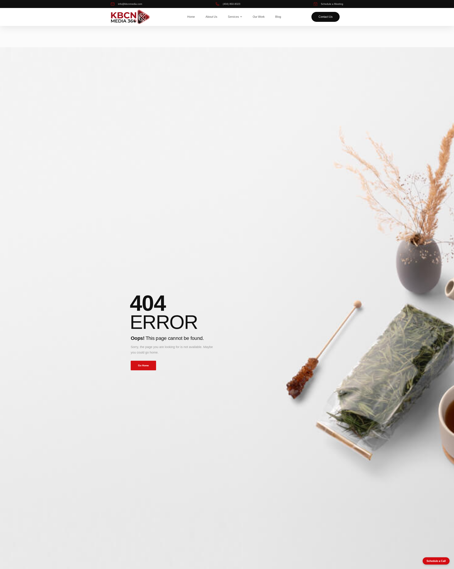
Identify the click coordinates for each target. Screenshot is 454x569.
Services (233, 16)
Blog (278, 16)
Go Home (143, 365)
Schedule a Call (436, 560)
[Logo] (130, 17)
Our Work (259, 16)
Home (191, 16)
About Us (211, 16)
